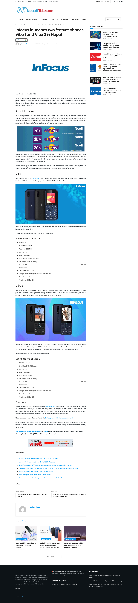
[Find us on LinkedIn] (122, 1)
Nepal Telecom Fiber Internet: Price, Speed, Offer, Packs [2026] (111, 34)
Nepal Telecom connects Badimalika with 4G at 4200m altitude (39, 459)
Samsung (24, 1)
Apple (29, 1)
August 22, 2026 (20, 550)
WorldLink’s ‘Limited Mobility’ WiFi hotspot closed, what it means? (111, 45)
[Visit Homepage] (34, 9)
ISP (43, 1)
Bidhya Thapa (25, 44)
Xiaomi (34, 1)
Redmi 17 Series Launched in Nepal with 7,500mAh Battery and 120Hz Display (50, 545)
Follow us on (21, 40)
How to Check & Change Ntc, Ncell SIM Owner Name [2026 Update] (112, 79)
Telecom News (31, 19)
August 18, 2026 (45, 550)
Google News (36, 431)
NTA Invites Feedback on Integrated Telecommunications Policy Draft (41, 478)
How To (55, 19)
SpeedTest (65, 19)
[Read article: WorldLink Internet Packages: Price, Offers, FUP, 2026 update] (95, 91)
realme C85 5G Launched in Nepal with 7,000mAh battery (37, 462)
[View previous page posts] (104, 97)
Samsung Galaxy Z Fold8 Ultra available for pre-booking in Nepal (73, 545)
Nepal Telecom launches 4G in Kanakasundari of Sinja (36, 471)
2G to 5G (39, 1)
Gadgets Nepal (23, 25)
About (84, 19)
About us (55, 1)
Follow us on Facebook (23, 431)
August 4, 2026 (108, 60)
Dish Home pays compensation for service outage (35, 475)
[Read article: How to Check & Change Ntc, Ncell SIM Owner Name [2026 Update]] (95, 81)
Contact (75, 19)
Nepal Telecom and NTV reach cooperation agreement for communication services (45, 465)
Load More (50, 556)
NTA (46, 1)
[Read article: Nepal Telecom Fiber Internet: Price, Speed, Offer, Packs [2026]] (95, 35)
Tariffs (50, 1)
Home (21, 19)
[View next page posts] (108, 97)
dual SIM (36, 178)
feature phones (50, 406)
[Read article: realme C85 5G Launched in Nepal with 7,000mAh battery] (26, 533)
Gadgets (45, 19)
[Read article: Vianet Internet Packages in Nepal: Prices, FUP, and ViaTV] (95, 57)
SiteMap (17, 588)
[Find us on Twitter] (114, 1)
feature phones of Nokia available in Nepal (59, 418)
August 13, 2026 (69, 550)
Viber (46, 431)
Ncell (19, 1)
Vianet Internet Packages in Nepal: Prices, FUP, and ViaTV (112, 56)
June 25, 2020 (36, 44)
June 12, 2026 (107, 94)
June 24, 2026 (107, 84)
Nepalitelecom (23, 597)
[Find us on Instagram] (116, 1)
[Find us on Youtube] (119, 1)
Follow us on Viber (59, 572)
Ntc (16, 1)
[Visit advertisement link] (50, 130)
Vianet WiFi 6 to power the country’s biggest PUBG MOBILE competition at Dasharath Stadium (49, 468)
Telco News (62, 585)
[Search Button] (119, 19)
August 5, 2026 (108, 39)
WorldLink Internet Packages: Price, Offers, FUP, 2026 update (112, 90)
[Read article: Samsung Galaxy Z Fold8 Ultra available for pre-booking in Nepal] (75, 533)
